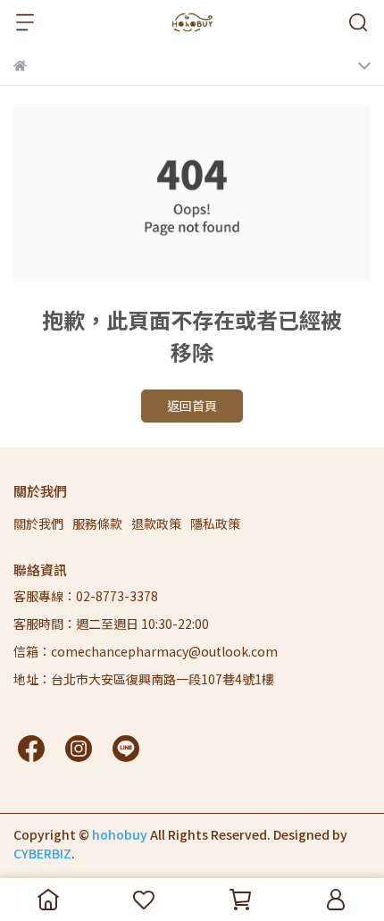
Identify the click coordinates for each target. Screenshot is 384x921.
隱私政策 (215, 523)
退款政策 (156, 523)
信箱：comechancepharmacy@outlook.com (145, 651)
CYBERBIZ (42, 853)
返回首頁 (192, 405)
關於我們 (38, 523)
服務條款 (97, 523)
